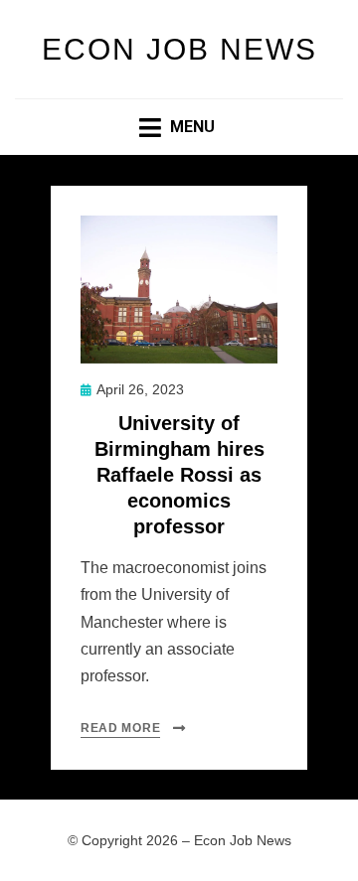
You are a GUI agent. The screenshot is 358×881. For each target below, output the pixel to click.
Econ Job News (179, 49)
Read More (120, 728)
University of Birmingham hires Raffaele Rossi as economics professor (179, 474)
